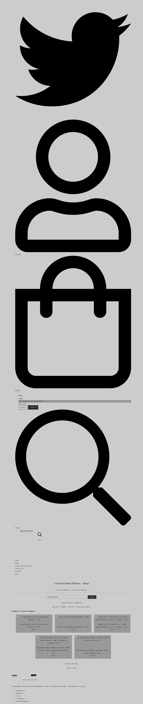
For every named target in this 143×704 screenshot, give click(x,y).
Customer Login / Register (71, 603)
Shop (17, 563)
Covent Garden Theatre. (83, 607)
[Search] (40, 534)
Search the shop (71, 664)
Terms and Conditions (23, 566)
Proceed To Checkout (79, 590)
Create (82, 686)
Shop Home (55, 607)
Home (17, 561)
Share (23, 679)
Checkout (33, 407)
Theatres (70, 607)
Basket (22, 407)
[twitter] (73, 117)
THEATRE (63, 607)
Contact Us (19, 568)
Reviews (18, 571)
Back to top (71, 668)
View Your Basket (62, 590)
